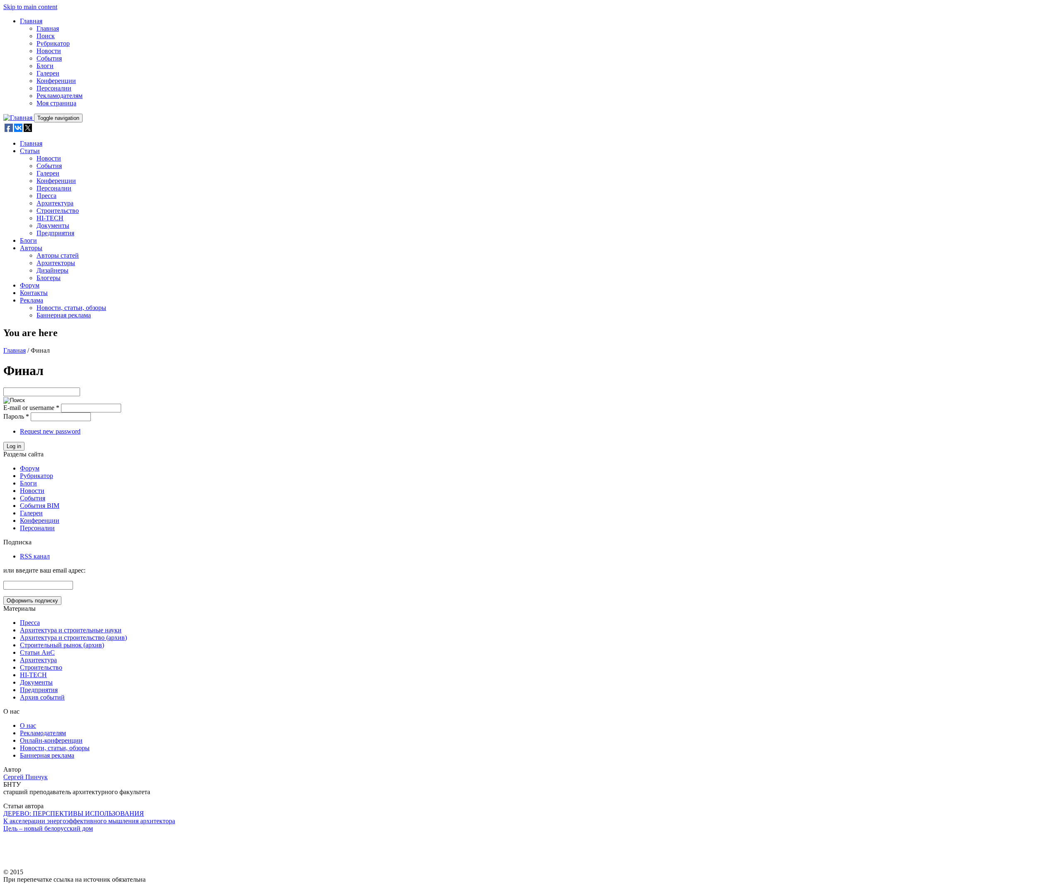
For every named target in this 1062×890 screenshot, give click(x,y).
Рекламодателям (60, 95)
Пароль (16, 416)
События (49, 58)
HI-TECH (50, 218)
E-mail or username (31, 407)
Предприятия (55, 233)
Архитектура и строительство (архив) (73, 637)
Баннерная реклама (64, 315)
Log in (14, 446)
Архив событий (42, 697)
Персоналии (54, 88)
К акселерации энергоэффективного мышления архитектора (89, 820)
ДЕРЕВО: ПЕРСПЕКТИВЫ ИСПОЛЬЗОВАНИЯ (73, 813)
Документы (53, 225)
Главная (31, 20)
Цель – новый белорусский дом (48, 828)
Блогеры (49, 277)
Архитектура (55, 203)
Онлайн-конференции (51, 740)
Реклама (31, 300)
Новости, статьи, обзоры (71, 307)
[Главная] (18, 117)
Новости (49, 50)
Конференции (56, 80)
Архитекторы (56, 262)
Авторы (31, 247)
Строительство (58, 210)
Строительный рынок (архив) (62, 645)
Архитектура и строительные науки (71, 630)
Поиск (46, 35)
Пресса (46, 195)
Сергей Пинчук (25, 776)
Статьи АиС (37, 652)
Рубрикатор (53, 43)
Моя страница (56, 103)
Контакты (34, 292)
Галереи (48, 73)
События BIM (39, 505)
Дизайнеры (52, 270)
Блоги (45, 65)
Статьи (30, 150)
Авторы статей (58, 255)
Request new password (50, 431)
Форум (29, 285)
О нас (28, 725)
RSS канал (35, 556)
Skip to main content (30, 6)
